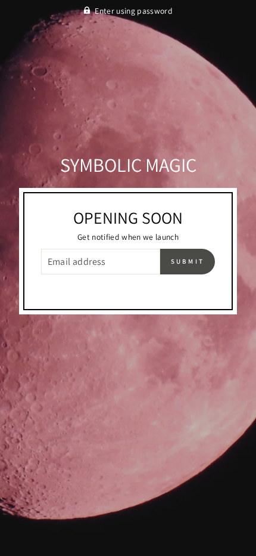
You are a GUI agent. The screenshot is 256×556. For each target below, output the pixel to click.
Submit (188, 261)
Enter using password (134, 10)
